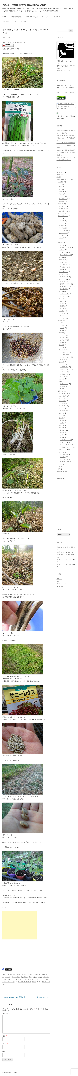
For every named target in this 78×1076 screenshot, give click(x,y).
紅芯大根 (63, 386)
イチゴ (61, 218)
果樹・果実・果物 (63, 216)
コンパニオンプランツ (24, 982)
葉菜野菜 (60, 391)
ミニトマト (25, 979)
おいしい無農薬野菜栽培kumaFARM (24, 4)
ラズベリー (62, 235)
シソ (60, 184)
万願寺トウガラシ (7, 982)
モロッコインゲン (35, 979)
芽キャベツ (63, 410)
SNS (15, 21)
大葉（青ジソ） (63, 201)
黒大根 (62, 389)
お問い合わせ (6, 21)
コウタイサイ (63, 206)
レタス (61, 452)
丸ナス (62, 301)
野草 (59, 469)
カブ (60, 323)
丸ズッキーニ (64, 277)
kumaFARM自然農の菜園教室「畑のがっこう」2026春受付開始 (66, 138)
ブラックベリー (63, 230)
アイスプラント (63, 393)
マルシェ (59, 174)
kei (73, 564)
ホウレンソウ (63, 449)
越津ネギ (63, 430)
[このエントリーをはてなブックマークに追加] (3, 970)
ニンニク (61, 379)
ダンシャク (63, 359)
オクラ (30, 974)
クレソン (61, 413)
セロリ (61, 418)
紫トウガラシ (64, 289)
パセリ (40, 977)
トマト (61, 291)
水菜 (60, 464)
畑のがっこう (46, 17)
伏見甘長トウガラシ (66, 286)
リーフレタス (64, 459)
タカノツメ (24, 977)
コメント (6, 1013)
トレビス (61, 425)
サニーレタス (16, 977)
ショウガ (61, 347)
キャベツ (61, 408)
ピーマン (46, 977)
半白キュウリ (64, 267)
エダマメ (61, 250)
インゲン (24, 974)
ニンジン (61, 364)
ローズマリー (63, 199)
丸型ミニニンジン (65, 369)
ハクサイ (61, 435)
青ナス (62, 308)
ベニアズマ (63, 337)
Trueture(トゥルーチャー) (64, 71)
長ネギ (62, 432)
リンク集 (23, 21)
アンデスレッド (64, 352)
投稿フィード (60, 581)
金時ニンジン (64, 374)
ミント (61, 194)
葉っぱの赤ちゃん (43, 997)
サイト (4, 1051)
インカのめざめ (64, 354)
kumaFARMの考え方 (32, 17)
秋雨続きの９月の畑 (62, 547)
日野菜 (62, 330)
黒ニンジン (63, 376)
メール (5, 1044)
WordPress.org (61, 586)
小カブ (62, 328)
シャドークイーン (65, 357)
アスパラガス (63, 396)
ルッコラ (61, 196)
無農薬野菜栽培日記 (16, 17)
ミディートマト (7, 979)
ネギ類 (61, 427)
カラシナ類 (62, 401)
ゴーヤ (61, 269)
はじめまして (60, 172)
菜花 (60, 466)
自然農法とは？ (61, 552)
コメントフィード (62, 583)
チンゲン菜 (62, 208)
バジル (35, 977)
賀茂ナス (63, 306)
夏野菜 (34, 982)
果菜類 (60, 242)
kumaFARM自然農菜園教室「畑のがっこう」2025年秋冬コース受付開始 (66, 145)
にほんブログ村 (61, 109)
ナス (30, 977)
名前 (4, 1036)
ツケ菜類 (61, 420)
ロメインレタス (64, 462)
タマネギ (61, 362)
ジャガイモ (62, 350)
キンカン (61, 225)
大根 (60, 381)
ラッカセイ (45, 979)
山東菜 (62, 423)
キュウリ (7, 977)
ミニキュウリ (17, 979)
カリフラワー (63, 406)
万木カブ (63, 325)
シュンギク (62, 415)
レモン (61, 238)
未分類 (59, 177)
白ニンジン (63, 371)
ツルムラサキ (63, 211)
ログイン (59, 579)
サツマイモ (62, 335)
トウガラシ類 (63, 279)
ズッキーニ (62, 274)
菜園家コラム (57, 17)
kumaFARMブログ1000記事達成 (13, 997)
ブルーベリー (63, 233)
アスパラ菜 (62, 398)
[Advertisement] (19, 925)
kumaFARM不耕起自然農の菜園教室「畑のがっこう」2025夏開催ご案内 (66, 152)
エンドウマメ (63, 252)
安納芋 (62, 342)
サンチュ (63, 457)
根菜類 (60, 320)
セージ (61, 186)
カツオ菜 (63, 403)
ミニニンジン (64, 367)
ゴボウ (61, 333)
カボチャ (61, 259)
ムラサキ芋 (63, 340)
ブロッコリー (63, 442)
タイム (61, 189)
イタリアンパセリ (15, 974)
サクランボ (62, 228)
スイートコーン (63, 272)
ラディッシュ (64, 384)
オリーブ (61, 223)
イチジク (61, 221)
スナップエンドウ (65, 255)
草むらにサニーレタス (63, 559)
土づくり (60, 213)
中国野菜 (60, 203)
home (4, 17)
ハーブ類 (60, 182)
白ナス (62, 303)
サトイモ (61, 345)
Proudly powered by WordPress (11, 1072)
